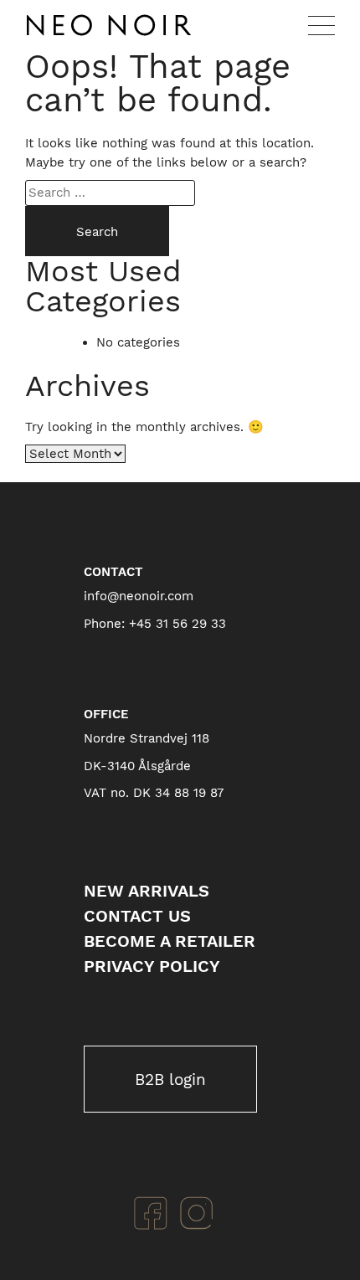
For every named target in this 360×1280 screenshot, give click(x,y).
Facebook (150, 1213)
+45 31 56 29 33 (177, 623)
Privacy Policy (152, 966)
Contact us (137, 916)
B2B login (170, 1079)
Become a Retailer (169, 941)
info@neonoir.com (138, 596)
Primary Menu (321, 25)
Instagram (196, 1213)
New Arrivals (146, 891)
